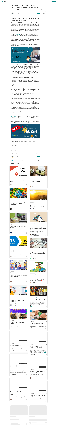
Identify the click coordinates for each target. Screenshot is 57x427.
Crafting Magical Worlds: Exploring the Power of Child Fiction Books (37, 276)
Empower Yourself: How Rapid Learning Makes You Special (37, 324)
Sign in (50, 1)
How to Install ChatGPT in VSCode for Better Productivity (37, 419)
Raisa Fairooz (14, 422)
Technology (32, 369)
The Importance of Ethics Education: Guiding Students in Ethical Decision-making (17, 393)
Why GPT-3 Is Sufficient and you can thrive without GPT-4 (37, 372)
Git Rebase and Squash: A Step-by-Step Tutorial (18, 181)
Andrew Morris (33, 186)
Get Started (54, 1)
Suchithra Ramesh (14, 350)
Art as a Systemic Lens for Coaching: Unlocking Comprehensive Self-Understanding (17, 203)
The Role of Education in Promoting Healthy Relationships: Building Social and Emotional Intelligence (18, 275)
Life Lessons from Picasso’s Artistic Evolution (17, 323)
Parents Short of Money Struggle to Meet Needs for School (38, 300)
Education (13, 150)
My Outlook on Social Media (15, 345)
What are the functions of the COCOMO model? (37, 396)
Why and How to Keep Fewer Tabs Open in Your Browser (18, 417)
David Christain (33, 258)
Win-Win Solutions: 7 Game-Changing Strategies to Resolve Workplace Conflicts (18, 368)
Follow (38, 13)
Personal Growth (33, 321)
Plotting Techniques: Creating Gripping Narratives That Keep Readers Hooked (37, 253)
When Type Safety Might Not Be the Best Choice (17, 251)
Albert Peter (33, 354)
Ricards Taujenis (33, 378)
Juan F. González (33, 329)
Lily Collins (33, 282)
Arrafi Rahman (33, 208)
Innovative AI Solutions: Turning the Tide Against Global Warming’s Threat (38, 204)
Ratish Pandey (14, 374)
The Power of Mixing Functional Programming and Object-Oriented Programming (17, 300)
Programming (32, 416)
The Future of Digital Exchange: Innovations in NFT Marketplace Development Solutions (36, 347)
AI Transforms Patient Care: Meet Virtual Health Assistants (18, 227)
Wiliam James (14, 399)
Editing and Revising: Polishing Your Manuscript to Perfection (37, 181)
